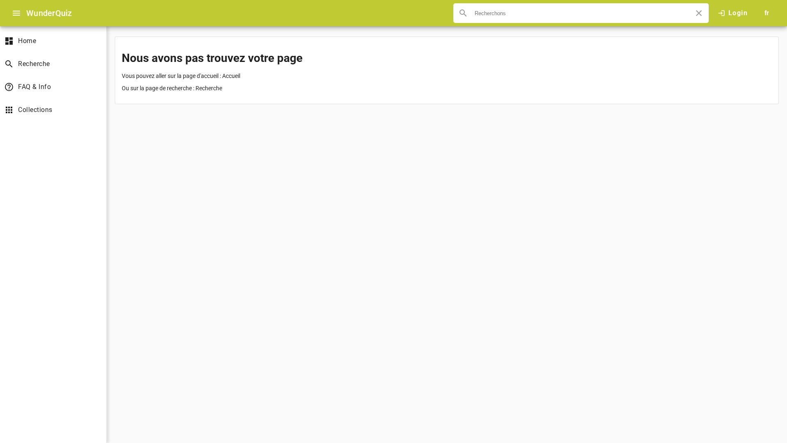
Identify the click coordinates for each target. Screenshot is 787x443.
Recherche (209, 88)
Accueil (231, 76)
